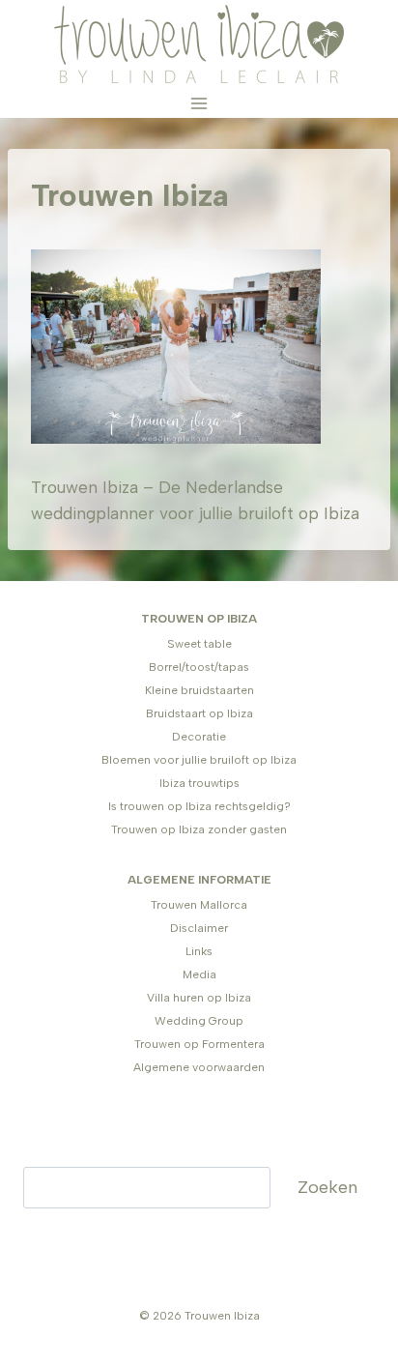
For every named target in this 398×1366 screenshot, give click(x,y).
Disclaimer (199, 928)
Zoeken (327, 1187)
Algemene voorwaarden (199, 1067)
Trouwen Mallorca (199, 905)
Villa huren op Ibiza (199, 997)
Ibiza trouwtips (199, 783)
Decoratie (199, 736)
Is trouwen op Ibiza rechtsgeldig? (199, 806)
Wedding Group (199, 1021)
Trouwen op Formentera (199, 1044)
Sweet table (199, 644)
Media (199, 974)
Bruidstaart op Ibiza (199, 713)
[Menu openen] (199, 103)
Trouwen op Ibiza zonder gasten (199, 829)
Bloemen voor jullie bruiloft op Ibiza (199, 760)
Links (199, 951)
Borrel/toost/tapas (199, 667)
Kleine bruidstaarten (199, 690)
